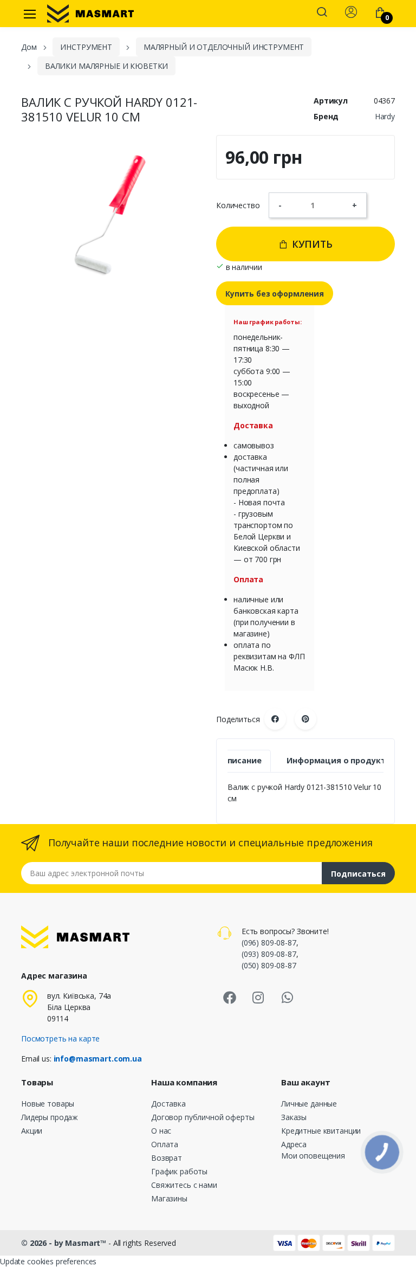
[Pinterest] (305, 719)
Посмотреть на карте (60, 1038)
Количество (238, 205)
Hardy (385, 116)
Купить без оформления (274, 293)
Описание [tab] (241, 760)
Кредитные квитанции (321, 1130)
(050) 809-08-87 (269, 965)
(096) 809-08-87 (269, 942)
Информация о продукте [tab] (338, 760)
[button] (322, 13)
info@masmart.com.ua (98, 1058)
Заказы (294, 1117)
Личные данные (309, 1103)
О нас (161, 1130)
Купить (311, 243)
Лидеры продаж (49, 1117)
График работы (179, 1171)
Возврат (166, 1158)
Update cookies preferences (48, 1261)
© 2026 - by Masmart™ (64, 1243)
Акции (31, 1130)
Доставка (168, 1103)
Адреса (294, 1144)
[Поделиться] (275, 719)
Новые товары (47, 1103)
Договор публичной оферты (203, 1117)
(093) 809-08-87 (269, 954)
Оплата (164, 1144)
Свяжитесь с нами (184, 1185)
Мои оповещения (313, 1155)
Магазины (169, 1198)
